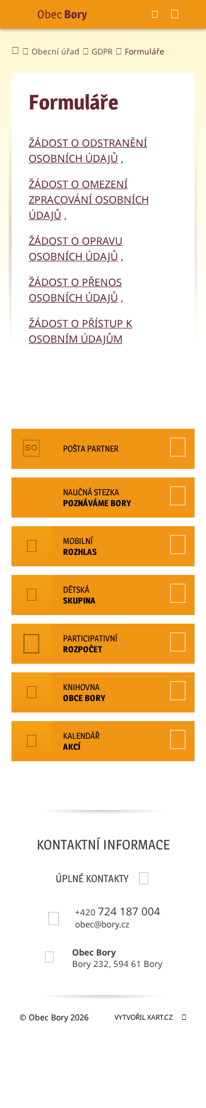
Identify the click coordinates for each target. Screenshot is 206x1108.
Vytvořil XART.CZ (143, 1017)
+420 (117, 912)
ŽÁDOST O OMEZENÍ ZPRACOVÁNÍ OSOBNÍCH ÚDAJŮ (89, 199)
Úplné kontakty (92, 878)
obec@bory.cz (102, 924)
